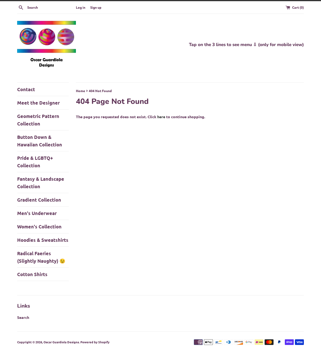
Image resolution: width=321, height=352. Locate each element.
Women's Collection (39, 226)
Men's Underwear (37, 213)
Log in (80, 7)
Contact (26, 89)
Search (23, 317)
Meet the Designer (38, 103)
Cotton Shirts (32, 274)
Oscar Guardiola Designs (61, 342)
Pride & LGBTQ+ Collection (35, 161)
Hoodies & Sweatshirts (42, 240)
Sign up (95, 7)
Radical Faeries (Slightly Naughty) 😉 (41, 257)
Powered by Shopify (95, 342)
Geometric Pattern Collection (38, 120)
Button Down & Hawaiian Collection (39, 141)
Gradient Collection (39, 200)
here (161, 116)
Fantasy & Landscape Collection (40, 182)
